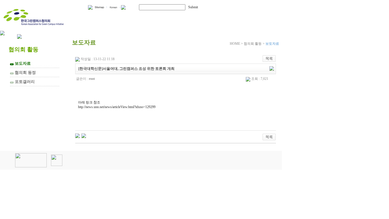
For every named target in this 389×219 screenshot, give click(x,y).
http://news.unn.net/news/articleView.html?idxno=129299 (116, 107)
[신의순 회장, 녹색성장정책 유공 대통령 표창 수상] (83, 135)
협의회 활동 (157, 16)
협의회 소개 (103, 16)
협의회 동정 (23, 72)
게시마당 (250, 16)
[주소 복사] (271, 68)
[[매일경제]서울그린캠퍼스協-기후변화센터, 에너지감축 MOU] (77, 135)
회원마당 (204, 16)
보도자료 (21, 63)
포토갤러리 (23, 81)
